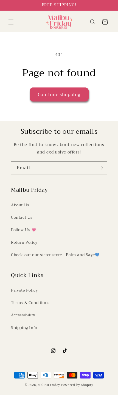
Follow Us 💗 (23, 229)
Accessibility (23, 315)
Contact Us (22, 217)
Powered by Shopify (77, 385)
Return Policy (24, 242)
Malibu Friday (49, 385)
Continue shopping (59, 94)
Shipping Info (24, 327)
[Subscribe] (101, 167)
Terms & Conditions (30, 302)
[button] (11, 22)
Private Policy (24, 290)
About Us (20, 205)
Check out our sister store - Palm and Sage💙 (55, 254)
